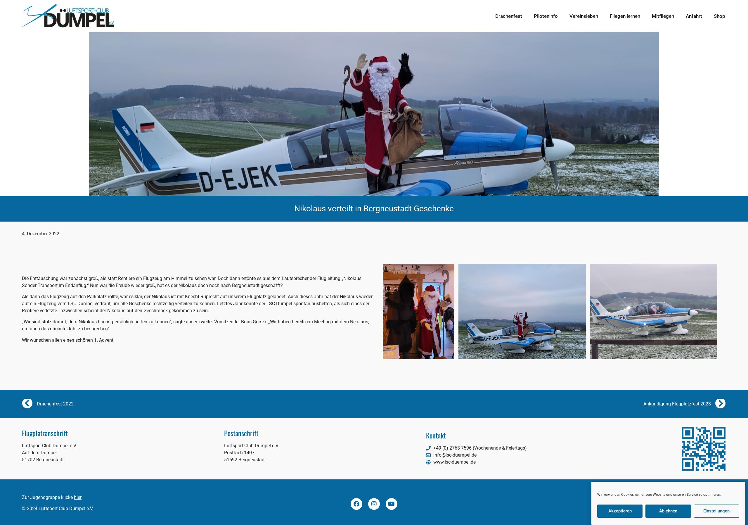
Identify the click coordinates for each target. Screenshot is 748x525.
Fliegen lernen (625, 16)
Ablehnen (668, 511)
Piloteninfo (546, 16)
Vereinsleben (583, 16)
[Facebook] (356, 504)
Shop (719, 16)
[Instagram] (374, 504)
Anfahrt (694, 16)
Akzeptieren (620, 511)
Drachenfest (508, 16)
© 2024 (29, 508)
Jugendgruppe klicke (56, 497)
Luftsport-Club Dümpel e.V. (65, 508)
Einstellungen (716, 511)
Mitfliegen (663, 16)
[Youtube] (391, 504)
